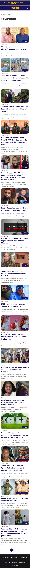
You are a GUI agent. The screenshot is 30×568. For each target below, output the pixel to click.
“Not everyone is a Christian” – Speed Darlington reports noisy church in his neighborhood (13, 468)
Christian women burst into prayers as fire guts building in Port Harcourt (15, 369)
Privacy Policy (15, 565)
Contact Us (14, 562)
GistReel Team (21, 562)
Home (4, 14)
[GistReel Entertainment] (15, 8)
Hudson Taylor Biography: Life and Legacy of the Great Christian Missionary (14, 240)
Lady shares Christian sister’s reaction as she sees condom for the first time (13, 337)
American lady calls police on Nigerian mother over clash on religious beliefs (12, 402)
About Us (7, 562)
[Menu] (2, 9)
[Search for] (28, 9)
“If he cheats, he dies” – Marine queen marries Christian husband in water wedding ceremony (15, 78)
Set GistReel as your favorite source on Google (13, 3)
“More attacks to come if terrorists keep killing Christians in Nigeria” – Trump (14, 109)
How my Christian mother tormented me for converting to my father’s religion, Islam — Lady (15, 435)
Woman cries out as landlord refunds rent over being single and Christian (14, 273)
